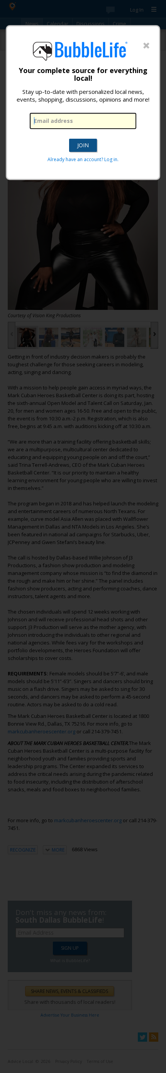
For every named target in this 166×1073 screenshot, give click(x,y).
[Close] (146, 46)
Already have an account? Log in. (83, 159)
